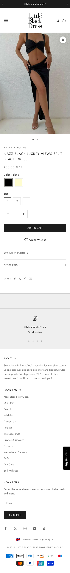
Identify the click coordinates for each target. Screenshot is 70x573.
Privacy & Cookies (14, 440)
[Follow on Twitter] (15, 528)
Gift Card (9, 464)
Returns (8, 427)
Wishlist (8, 415)
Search (7, 409)
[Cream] (19, 182)
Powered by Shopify (51, 547)
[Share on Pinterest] (25, 278)
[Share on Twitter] (19, 278)
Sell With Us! (11, 470)
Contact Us (10, 421)
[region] (35, 325)
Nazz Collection (15, 147)
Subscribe (15, 515)
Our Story (9, 403)
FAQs (7, 458)
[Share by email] (30, 278)
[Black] (8, 182)
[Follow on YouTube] (35, 528)
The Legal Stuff (12, 434)
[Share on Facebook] (14, 278)
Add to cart (35, 228)
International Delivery (15, 452)
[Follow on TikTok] (44, 528)
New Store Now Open (16, 397)
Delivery (8, 446)
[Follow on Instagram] (25, 528)
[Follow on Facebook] (5, 528)
